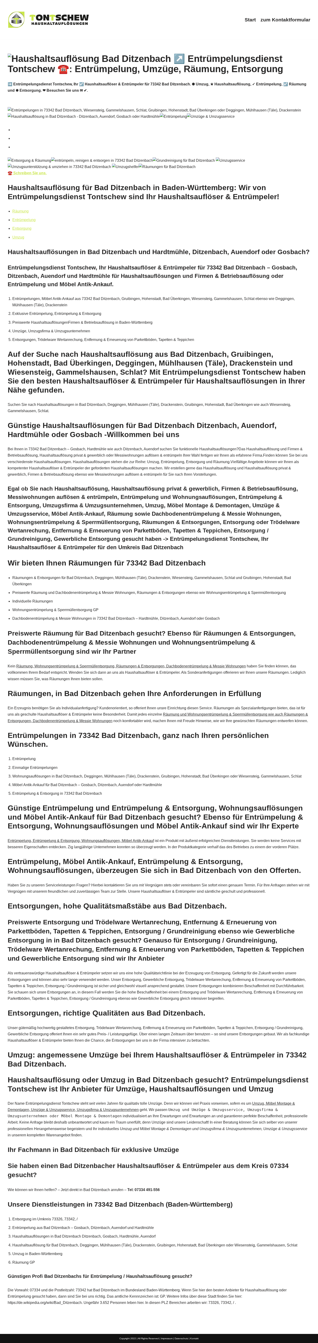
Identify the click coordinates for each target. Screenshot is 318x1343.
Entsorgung (21, 228)
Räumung (20, 211)
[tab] (161, 130)
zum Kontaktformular (285, 19)
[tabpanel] (159, 166)
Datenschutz (181, 1338)
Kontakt (194, 1338)
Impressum (167, 1338)
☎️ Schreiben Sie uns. (27, 173)
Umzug (18, 237)
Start (250, 19)
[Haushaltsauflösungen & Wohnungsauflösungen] (48, 19)
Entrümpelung (24, 220)
